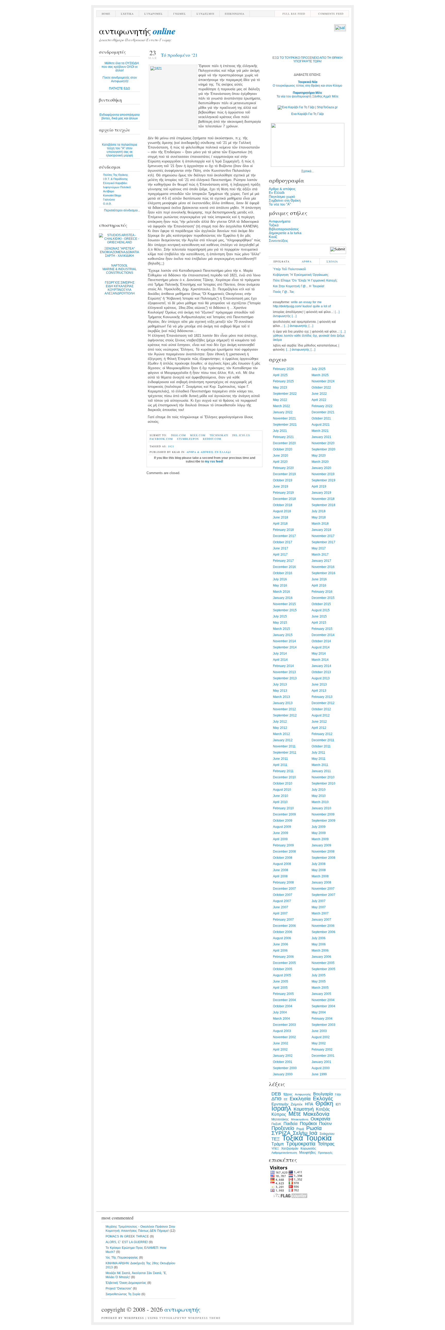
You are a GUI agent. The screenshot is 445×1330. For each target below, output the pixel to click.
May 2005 (319, 981)
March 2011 (320, 765)
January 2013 (283, 703)
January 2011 (321, 771)
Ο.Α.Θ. (107, 203)
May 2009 (319, 833)
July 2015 (280, 616)
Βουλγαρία (323, 1094)
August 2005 (282, 975)
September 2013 (285, 678)
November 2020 (323, 443)
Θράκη (324, 1103)
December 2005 (284, 963)
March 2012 (281, 734)
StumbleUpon (188, 439)
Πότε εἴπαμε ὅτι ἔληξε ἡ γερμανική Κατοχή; (305, 280)
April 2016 (319, 585)
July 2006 (319, 938)
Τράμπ (277, 1144)
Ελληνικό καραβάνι (115, 183)
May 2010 (319, 796)
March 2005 (320, 987)
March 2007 (320, 913)
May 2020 (319, 455)
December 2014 (323, 635)
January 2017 (321, 561)
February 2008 (283, 882)
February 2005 (283, 994)
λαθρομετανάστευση (284, 1152)
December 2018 (284, 499)
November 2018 (323, 499)
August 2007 (282, 901)
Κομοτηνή (304, 1109)
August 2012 (321, 715)
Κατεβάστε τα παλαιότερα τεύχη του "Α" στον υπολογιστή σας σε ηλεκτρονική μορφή (119, 150)
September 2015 (285, 610)
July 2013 (280, 684)
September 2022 (285, 393)
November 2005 (323, 963)
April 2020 (280, 462)
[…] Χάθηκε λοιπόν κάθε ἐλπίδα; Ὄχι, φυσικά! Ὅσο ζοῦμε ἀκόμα (309, 336)
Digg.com (178, 435)
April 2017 (280, 554)
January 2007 (321, 919)
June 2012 (319, 721)
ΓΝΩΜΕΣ (179, 13)
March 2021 (320, 431)
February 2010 (283, 808)
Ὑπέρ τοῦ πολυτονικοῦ (289, 269)
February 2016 (322, 591)
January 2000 (283, 1074)
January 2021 (321, 437)
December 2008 (284, 851)
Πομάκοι (308, 1123)
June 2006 (280, 944)
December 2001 (323, 1056)
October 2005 (282, 969)
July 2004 (280, 1012)
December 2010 (284, 777)
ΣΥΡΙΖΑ (280, 1133)
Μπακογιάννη (299, 1119)
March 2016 (281, 591)
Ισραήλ (281, 1108)
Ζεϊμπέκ (297, 1104)
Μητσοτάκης (280, 1119)
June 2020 (280, 455)
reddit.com (212, 439)
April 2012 (319, 728)
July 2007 (319, 901)
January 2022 (283, 412)
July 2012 (280, 721)
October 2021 (321, 418)
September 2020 (323, 449)
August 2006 (282, 938)
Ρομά (300, 1129)
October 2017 (282, 542)
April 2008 (280, 876)
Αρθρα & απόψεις (200, 452)
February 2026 (283, 369)
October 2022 (321, 387)
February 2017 (283, 561)
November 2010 (323, 777)
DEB (276, 1093)
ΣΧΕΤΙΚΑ (127, 13)
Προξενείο (282, 1128)
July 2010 (319, 789)
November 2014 (284, 641)
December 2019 (284, 474)
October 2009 (282, 820)
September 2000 (285, 1068)
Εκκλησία (300, 1098)
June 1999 (319, 1074)
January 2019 (321, 492)
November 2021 (284, 418)
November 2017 (323, 536)
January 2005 (321, 994)
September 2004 (323, 1006)
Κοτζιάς (323, 1109)
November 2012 (284, 709)
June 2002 (280, 1043)
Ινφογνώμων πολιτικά (117, 187)
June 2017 (280, 548)
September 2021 (285, 424)
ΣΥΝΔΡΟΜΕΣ (153, 13)
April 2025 (280, 375)
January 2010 (321, 808)
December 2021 (323, 412)
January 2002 (283, 1056)
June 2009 (280, 833)
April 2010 (280, 802)
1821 (171, 446)
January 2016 (283, 598)
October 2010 (282, 783)
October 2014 (321, 641)
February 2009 (283, 845)
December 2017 (284, 536)
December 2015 (323, 598)
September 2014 (285, 647)
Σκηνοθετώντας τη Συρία (123, 1294)
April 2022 (319, 400)
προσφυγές (325, 1152)
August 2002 (321, 1037)
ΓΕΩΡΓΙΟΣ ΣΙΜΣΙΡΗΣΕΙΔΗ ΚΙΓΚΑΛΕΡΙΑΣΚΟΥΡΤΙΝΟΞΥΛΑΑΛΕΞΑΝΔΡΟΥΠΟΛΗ (120, 288)
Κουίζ (273, 237)
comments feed (331, 13)
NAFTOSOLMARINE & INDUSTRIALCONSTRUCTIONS (119, 269)
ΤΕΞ (275, 1139)
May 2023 (280, 387)
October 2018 (282, 505)
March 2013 (281, 697)
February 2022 (322, 406)
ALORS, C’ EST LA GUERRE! (127, 1242)
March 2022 (281, 406)
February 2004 (322, 1018)
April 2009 (280, 839)
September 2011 (284, 752)
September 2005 (323, 969)
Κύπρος (278, 1114)
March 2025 (320, 375)
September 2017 (323, 542)
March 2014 (320, 660)
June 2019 (280, 486)
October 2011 (321, 746)
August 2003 (282, 1031)
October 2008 (282, 858)
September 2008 (323, 858)
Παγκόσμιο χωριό (282, 197)
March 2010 (320, 802)
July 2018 (319, 511)
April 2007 (280, 913)
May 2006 (319, 944)
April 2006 (280, 950)
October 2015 (321, 604)
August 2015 (321, 610)
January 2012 (283, 740)
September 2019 (323, 480)
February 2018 (283, 530)
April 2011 (280, 765)
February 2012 (322, 734)
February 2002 (322, 1049)
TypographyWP (173, 1318)
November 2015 (284, 604)
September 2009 (323, 820)
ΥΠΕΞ (275, 1148)
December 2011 (323, 740)
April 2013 (319, 690)
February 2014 (283, 666)
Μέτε (294, 1113)
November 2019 (323, 474)
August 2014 (321, 647)
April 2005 (280, 987)
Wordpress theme (204, 1318)
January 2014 (321, 666)
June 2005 (280, 981)
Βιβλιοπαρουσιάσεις (284, 229)
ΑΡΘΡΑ (307, 261)
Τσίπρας (326, 1143)
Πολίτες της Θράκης (115, 174)
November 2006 (323, 926)
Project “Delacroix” (119, 1288)
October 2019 (282, 480)
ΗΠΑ (309, 1104)
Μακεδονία (316, 1114)
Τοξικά (274, 225)
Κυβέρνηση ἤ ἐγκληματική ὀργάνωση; (301, 275)
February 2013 (322, 697)
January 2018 (321, 530)
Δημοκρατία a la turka (285, 233)
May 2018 (319, 517)
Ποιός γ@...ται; (283, 292)
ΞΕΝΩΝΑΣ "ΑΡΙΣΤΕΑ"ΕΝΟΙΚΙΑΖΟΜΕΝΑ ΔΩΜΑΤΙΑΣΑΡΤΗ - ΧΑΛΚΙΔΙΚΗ (119, 252)
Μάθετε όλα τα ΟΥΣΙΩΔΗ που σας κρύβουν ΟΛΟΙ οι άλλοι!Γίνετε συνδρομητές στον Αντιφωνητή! (120, 75)
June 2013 (319, 684)
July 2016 (280, 579)
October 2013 (321, 672)
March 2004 (281, 1018)
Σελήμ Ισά (305, 1133)
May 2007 (319, 907)
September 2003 (323, 1025)
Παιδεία (290, 1123)
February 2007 (283, 919)
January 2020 (321, 468)
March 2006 (320, 950)
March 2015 (281, 629)
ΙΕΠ (338, 1104)
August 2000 (321, 1068)
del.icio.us (241, 435)
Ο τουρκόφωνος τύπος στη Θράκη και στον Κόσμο (307, 83)
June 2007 (280, 907)
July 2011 (318, 752)
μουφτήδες (307, 1152)
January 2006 (321, 957)
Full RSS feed (294, 13)
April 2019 (319, 486)
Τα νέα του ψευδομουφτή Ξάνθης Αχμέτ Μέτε (307, 94)
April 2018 (280, 523)
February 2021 (283, 437)
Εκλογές (323, 1098)
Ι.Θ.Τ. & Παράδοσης (115, 178)
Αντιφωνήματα (279, 221)
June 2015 (319, 616)
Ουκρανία (320, 1118)
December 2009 (284, 814)
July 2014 (280, 653)
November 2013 (284, 672)
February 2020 (283, 468)
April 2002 (280, 1049)
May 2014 (319, 653)
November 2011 (284, 746)
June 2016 (319, 579)
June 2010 (280, 796)
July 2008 (319, 864)
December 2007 (284, 888)
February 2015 (322, 629)
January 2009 (321, 845)
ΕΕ (285, 1099)
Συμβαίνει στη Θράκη (285, 200)
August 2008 (282, 864)
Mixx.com (198, 435)
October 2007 (282, 895)
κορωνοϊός (308, 1148)
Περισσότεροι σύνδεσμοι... (122, 210)
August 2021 (321, 424)
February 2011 (283, 771)
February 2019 (283, 492)
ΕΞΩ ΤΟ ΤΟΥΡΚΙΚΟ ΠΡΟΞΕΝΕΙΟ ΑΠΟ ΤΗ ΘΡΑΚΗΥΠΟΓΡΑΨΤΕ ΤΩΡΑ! (307, 59)
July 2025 (319, 369)
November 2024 (323, 381)
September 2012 (285, 715)
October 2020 (282, 449)
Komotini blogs (112, 195)
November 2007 (323, 888)
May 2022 (280, 400)
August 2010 (282, 789)
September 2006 (323, 932)
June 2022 (319, 393)
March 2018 (320, 523)
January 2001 (321, 1062)
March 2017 (320, 554)
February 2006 (283, 957)
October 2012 (321, 709)
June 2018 (280, 517)
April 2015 (319, 622)
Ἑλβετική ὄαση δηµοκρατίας (126, 1283)
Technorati (219, 435)
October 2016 (282, 573)
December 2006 (284, 926)
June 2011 (280, 759)
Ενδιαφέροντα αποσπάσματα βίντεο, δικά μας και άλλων (119, 116)
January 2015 (283, 635)
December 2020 (284, 443)
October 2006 (282, 932)
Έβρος (288, 1094)
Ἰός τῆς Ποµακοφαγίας (122, 1257)
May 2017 (319, 548)
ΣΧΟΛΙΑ (332, 261)
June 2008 (280, 870)
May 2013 (280, 690)
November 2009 (323, 814)
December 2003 (284, 1025)
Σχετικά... (307, 171)
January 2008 (321, 882)
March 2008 (320, 876)
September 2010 (323, 783)
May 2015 (280, 622)
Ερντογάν (279, 1104)
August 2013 (321, 678)
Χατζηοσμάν (289, 1148)
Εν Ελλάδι (223, 452)
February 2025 (283, 381)
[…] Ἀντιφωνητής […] (298, 326)
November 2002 (284, 1037)
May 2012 (280, 728)
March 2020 (320, 462)
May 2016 (280, 585)
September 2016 (323, 573)
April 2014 (280, 660)
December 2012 (323, 703)
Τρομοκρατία (300, 1143)
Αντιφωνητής (137, 30)
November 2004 (323, 1000)
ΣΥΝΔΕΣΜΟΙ (205, 13)
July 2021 (280, 431)
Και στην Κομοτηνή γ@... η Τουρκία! (298, 286)
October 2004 (282, 1006)
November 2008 (323, 851)
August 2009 (282, 827)
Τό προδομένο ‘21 (179, 55)
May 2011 (319, 759)
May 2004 (319, 1012)
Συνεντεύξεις (278, 241)
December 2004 (284, 1000)
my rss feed (213, 461)
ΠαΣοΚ (276, 1124)
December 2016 (284, 567)
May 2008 (319, 870)
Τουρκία (318, 1138)
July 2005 (319, 975)
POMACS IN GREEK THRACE (127, 1236)
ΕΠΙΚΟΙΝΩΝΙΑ (234, 13)
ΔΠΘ (276, 1098)
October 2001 (282, 1062)
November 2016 (323, 567)
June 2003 (319, 1031)
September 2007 (323, 895)
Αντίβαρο (108, 191)
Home (106, 13)
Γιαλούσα (109, 199)
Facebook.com (161, 439)
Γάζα (338, 1094)
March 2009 (320, 839)
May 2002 (319, 1043)
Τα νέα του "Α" (280, 204)
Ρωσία (314, 1128)
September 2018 (323, 505)
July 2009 (319, 827)
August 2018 (282, 511)
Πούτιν (325, 1123)
